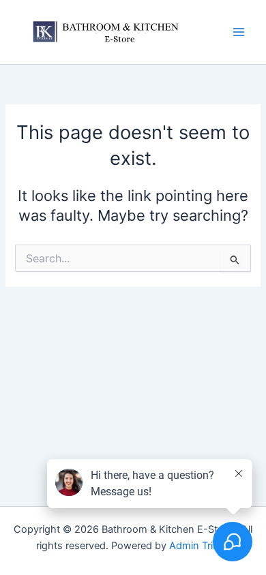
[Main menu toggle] (238, 32)
